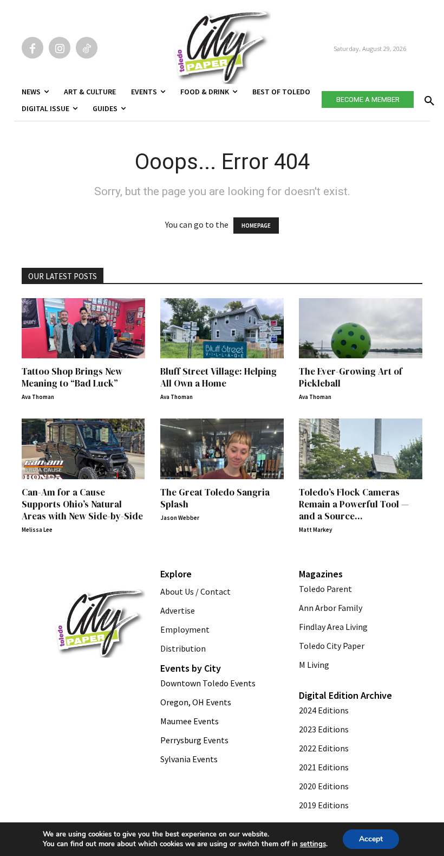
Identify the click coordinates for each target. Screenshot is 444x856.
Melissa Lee (37, 529)
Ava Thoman (38, 397)
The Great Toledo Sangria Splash (215, 498)
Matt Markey (315, 529)
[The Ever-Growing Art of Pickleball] (360, 328)
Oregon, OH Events (195, 702)
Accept (371, 839)
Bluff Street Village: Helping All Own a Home (218, 377)
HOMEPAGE (256, 225)
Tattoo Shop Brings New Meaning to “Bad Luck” (72, 377)
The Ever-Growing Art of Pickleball (350, 377)
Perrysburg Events (194, 740)
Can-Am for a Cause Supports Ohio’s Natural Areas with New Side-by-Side (82, 504)
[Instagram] (59, 48)
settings (313, 844)
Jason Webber (179, 518)
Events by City (190, 668)
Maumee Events (189, 721)
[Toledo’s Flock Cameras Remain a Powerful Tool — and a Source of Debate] (360, 449)
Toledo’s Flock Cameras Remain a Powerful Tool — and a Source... (354, 504)
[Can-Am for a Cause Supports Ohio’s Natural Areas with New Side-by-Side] (83, 449)
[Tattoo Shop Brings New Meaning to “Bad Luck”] (83, 328)
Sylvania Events (189, 759)
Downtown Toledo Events (208, 683)
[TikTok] (86, 48)
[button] (427, 97)
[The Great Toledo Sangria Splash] (222, 449)
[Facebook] (32, 48)
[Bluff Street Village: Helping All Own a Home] (222, 328)
